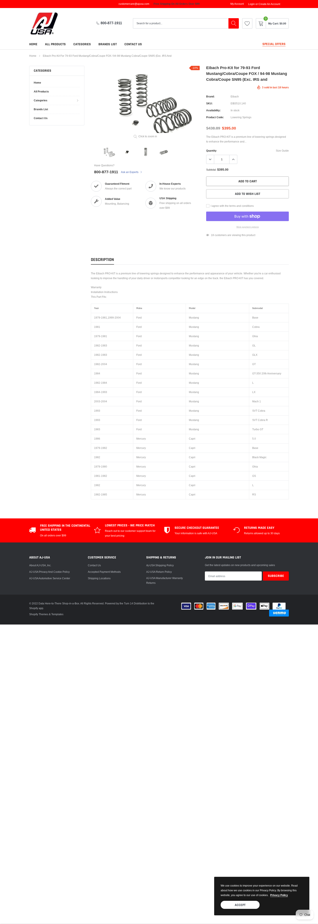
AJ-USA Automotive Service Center (49, 578)
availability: (213, 110)
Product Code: (215, 117)
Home (33, 44)
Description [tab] (102, 259)
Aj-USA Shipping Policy (160, 565)
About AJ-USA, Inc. (40, 565)
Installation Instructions (104, 292)
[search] (233, 23)
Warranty (96, 287)
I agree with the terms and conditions (232, 205)
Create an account (269, 4)
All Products (55, 44)
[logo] (47, 23)
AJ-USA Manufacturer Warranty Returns (164, 580)
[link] (247, 23)
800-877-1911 (111, 23)
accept (240, 905)
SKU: (209, 103)
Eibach (235, 96)
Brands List (107, 44)
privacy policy (279, 895)
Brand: (210, 96)
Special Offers (274, 44)
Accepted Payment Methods (104, 571)
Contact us (133, 44)
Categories (82, 44)
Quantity (211, 150)
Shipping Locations (99, 578)
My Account (237, 4)
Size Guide (282, 150)
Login (251, 4)
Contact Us (94, 565)
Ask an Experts (130, 172)
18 (212, 235)
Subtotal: (211, 169)
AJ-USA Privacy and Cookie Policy (49, 571)
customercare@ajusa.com (134, 4)
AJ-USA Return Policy (159, 571)
